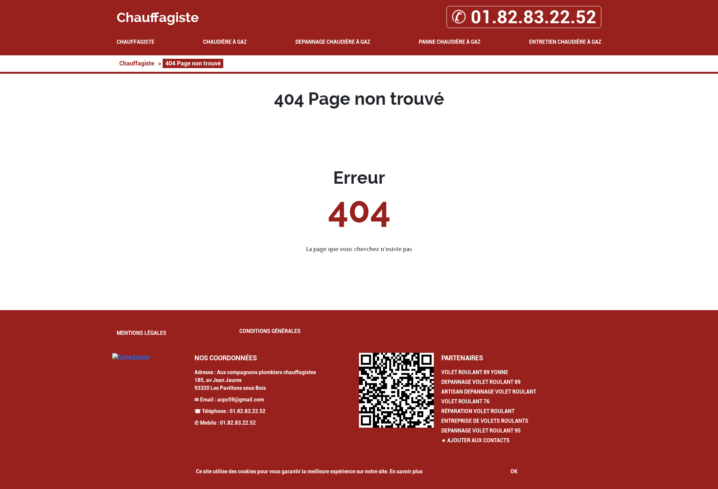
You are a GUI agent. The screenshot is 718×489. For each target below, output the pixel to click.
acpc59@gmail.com (240, 400)
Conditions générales (270, 331)
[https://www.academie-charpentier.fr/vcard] (396, 390)
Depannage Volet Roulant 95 (481, 431)
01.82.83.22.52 (248, 411)
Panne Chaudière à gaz (450, 42)
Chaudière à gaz (225, 42)
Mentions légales (141, 333)
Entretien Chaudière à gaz (565, 42)
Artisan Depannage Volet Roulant (488, 392)
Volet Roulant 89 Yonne (474, 372)
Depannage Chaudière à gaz (332, 42)
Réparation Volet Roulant (478, 411)
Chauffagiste (135, 42)
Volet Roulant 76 (465, 401)
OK (514, 471)
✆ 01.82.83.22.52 (523, 17)
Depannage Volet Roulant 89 (481, 382)
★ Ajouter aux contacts (475, 440)
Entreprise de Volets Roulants (484, 421)
